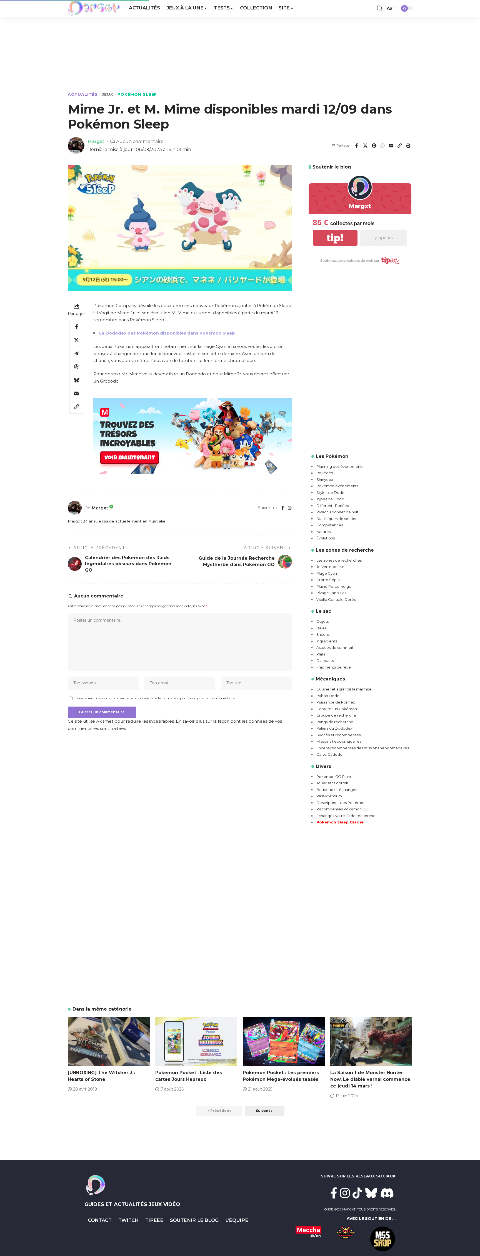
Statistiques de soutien (337, 518)
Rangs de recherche (334, 722)
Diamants (325, 660)
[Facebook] (282, 508)
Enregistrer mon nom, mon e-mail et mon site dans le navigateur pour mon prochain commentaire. (155, 698)
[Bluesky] (371, 1193)
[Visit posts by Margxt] (75, 508)
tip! (335, 238)
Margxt (96, 141)
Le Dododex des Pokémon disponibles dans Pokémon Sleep (167, 333)
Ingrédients (326, 641)
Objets (322, 621)
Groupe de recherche (336, 715)
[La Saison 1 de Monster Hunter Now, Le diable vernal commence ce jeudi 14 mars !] (371, 1041)
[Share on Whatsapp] (382, 145)
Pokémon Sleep (137, 94)
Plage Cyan (326, 573)
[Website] (275, 508)
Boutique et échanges (336, 789)
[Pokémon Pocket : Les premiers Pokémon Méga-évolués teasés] (284, 1041)
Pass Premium (329, 796)
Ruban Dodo (327, 696)
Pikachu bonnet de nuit (337, 512)
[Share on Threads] (76, 366)
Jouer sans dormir (332, 783)
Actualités (83, 94)
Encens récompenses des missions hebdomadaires (362, 748)
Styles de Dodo (330, 492)
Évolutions (325, 538)
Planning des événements (339, 466)
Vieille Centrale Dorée (336, 599)
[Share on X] (365, 145)
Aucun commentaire (140, 141)
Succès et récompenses (338, 735)
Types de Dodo (330, 499)
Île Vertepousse (330, 566)
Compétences (329, 525)
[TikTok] (357, 1193)
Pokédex (324, 473)
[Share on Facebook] (357, 145)
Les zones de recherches (339, 560)
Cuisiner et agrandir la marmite (344, 689)
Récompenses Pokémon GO (342, 809)
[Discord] (387, 1193)
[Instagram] (289, 508)
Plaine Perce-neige (333, 586)
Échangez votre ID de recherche (346, 815)
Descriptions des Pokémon (341, 802)
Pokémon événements (337, 486)
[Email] (391, 145)
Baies (321, 628)
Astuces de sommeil (334, 647)
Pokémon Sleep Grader (340, 822)
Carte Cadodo (329, 754)
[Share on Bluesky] (76, 380)
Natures (323, 531)
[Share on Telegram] (76, 353)
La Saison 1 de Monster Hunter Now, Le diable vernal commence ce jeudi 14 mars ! (370, 1079)
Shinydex (324, 479)
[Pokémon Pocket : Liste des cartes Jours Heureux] (196, 1041)
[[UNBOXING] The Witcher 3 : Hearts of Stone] (109, 1041)
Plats (320, 654)
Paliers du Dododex (334, 728)
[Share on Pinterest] (374, 145)
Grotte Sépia (328, 579)
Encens (322, 634)
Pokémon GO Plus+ (333, 776)
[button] (379, 8)
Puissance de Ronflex (335, 702)
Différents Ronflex (332, 505)
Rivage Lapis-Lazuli (333, 593)
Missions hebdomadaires (338, 741)
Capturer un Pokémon (336, 709)
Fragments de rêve (333, 667)
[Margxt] (94, 8)
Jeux (107, 94)
